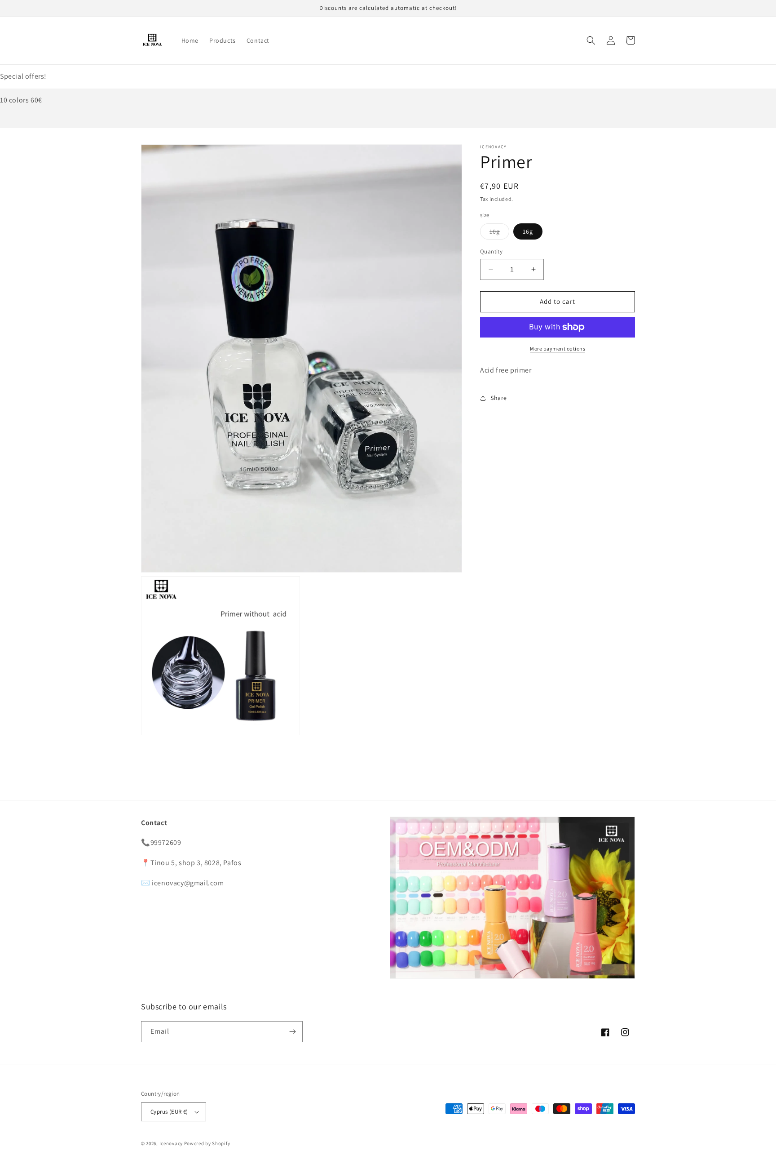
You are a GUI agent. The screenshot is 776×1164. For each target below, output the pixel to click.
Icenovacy (171, 1143)
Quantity (491, 251)
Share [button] (498, 398)
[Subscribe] (292, 1031)
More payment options (557, 348)
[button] (591, 40)
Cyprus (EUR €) (169, 1111)
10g (499, 233)
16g (528, 231)
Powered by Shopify (207, 1143)
